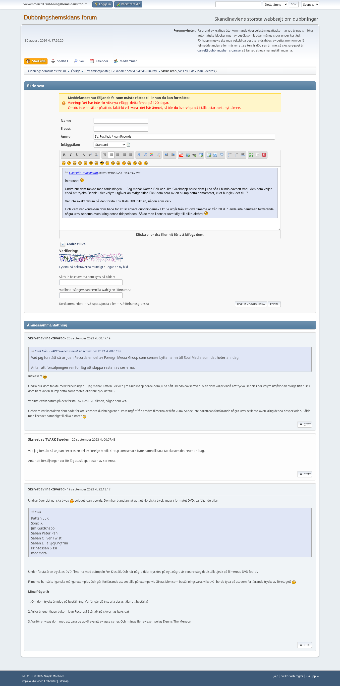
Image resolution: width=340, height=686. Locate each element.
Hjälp (275, 676)
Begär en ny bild (117, 267)
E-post (66, 128)
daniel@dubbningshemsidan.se (219, 50)
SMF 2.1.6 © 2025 (32, 676)
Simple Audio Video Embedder (39, 681)
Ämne (65, 136)
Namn (66, 120)
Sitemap (63, 681)
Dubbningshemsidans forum (60, 17)
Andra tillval (76, 244)
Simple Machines (54, 676)
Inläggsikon (70, 144)
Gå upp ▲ (312, 676)
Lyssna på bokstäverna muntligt (81, 267)
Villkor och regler (292, 676)
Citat (307, 424)
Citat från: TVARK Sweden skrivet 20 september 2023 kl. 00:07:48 (78, 351)
